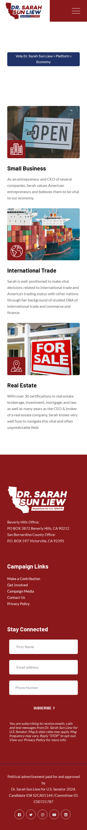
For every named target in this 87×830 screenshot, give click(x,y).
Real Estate (22, 385)
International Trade (31, 270)
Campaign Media (20, 591)
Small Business (26, 168)
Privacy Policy (18, 603)
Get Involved (17, 585)
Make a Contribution (23, 578)
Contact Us (16, 597)
